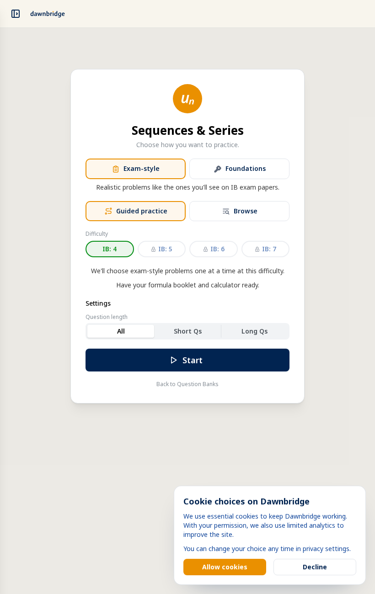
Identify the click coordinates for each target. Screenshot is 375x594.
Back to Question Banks (187, 384)
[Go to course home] (47, 13)
